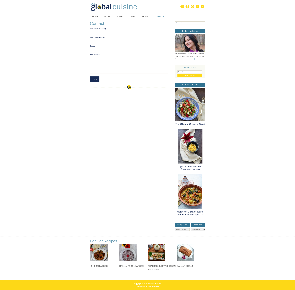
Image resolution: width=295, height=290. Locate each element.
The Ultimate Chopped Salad (190, 124)
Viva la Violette (153, 286)
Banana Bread (185, 266)
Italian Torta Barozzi (131, 266)
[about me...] (190, 59)
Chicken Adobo (99, 266)
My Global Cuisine (117, 7)
